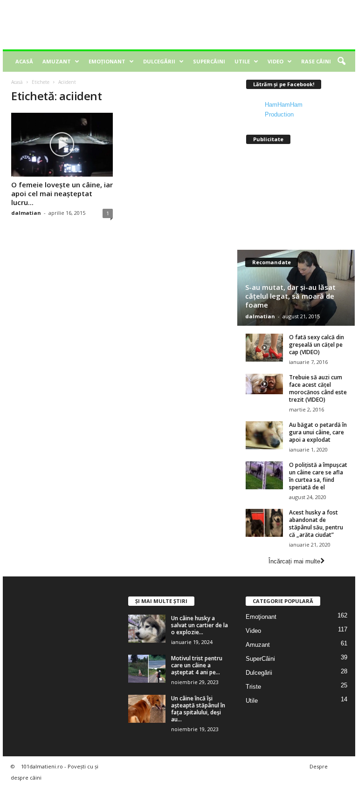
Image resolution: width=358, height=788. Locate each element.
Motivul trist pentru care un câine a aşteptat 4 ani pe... (196, 665)
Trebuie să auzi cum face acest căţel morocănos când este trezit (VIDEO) (318, 388)
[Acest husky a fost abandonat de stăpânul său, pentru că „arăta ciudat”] (264, 523)
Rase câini (316, 61)
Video (275, 61)
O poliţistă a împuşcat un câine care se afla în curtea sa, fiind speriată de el (318, 476)
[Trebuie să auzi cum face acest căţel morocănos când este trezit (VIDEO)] (264, 384)
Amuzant (56, 61)
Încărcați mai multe (294, 561)
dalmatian (26, 212)
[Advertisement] (237, 25)
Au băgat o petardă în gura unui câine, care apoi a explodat (318, 432)
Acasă (24, 61)
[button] (341, 61)
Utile (242, 61)
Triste (253, 686)
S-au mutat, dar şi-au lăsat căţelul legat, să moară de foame (290, 295)
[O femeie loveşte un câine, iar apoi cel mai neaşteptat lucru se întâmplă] (62, 145)
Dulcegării (159, 61)
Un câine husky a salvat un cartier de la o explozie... (199, 625)
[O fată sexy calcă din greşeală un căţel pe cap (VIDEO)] (264, 348)
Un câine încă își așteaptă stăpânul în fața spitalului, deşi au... (198, 708)
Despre (319, 766)
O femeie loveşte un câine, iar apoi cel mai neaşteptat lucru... (62, 193)
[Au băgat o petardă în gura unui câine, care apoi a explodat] (264, 435)
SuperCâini (209, 61)
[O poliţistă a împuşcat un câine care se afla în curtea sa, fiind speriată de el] (264, 475)
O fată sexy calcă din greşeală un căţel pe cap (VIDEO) (316, 344)
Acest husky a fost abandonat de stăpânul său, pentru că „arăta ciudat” (316, 523)
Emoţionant (107, 61)
